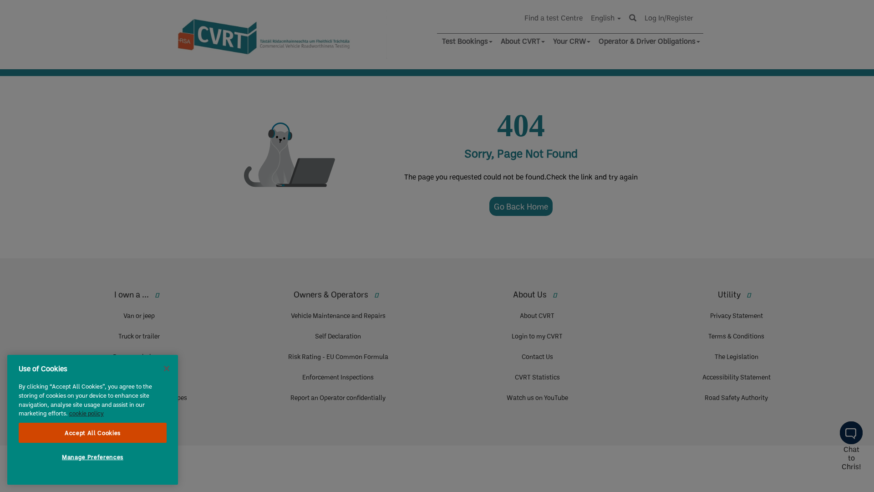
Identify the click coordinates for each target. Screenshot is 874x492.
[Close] (167, 369)
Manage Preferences (92, 457)
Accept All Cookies (93, 432)
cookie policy (86, 413)
